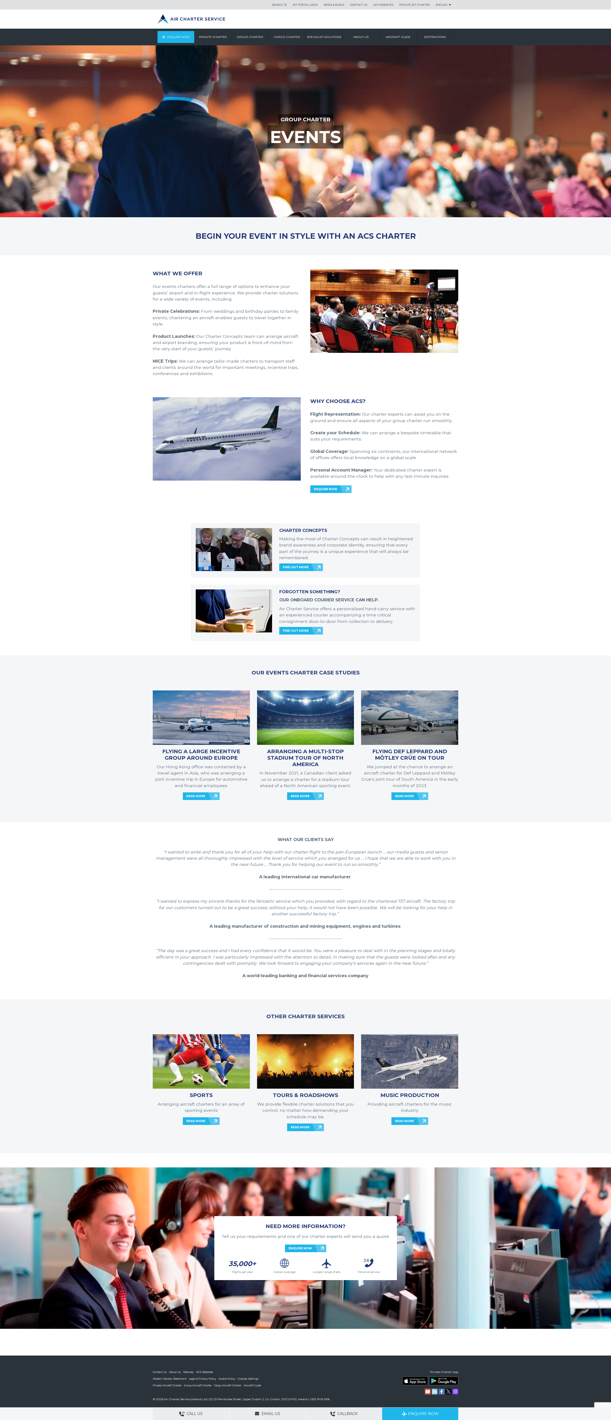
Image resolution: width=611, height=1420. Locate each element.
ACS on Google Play (443, 1381)
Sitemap (188, 1372)
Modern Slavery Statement (169, 1378)
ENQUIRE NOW (325, 489)
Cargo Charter (287, 37)
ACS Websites (383, 4)
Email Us (270, 1413)
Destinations (435, 37)
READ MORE (195, 796)
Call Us (194, 1413)
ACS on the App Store (415, 1381)
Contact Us (358, 4)
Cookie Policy (227, 1378)
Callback (347, 1413)
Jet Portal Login (305, 4)
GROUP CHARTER (306, 119)
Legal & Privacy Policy (202, 1378)
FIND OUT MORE (296, 567)
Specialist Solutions (324, 37)
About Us (175, 1372)
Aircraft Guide (398, 37)
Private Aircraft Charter (167, 1385)
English (442, 4)
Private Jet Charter (414, 4)
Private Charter (213, 37)
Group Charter (250, 37)
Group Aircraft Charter (198, 1385)
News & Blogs (334, 4)
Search (277, 4)
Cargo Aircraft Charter (227, 1385)
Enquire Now (178, 37)
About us (361, 37)
